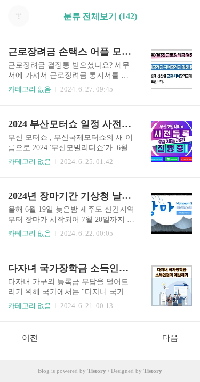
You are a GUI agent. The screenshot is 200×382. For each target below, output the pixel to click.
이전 (30, 338)
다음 (170, 338)
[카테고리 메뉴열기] (181, 16)
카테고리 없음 (29, 89)
